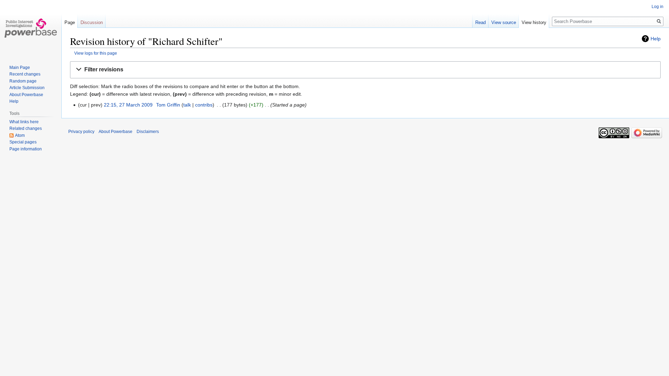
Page (69, 22)
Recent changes (24, 74)
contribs (204, 105)
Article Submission (27, 87)
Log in (657, 6)
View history (534, 22)
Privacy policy (81, 131)
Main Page (19, 67)
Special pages (23, 142)
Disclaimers (148, 131)
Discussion (91, 22)
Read (480, 22)
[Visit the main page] (31, 28)
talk (187, 105)
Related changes (25, 128)
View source (503, 22)
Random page (23, 81)
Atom (20, 135)
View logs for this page (95, 53)
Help (656, 38)
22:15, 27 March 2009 (128, 105)
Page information (25, 149)
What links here (24, 121)
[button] (365, 70)
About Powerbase (26, 94)
